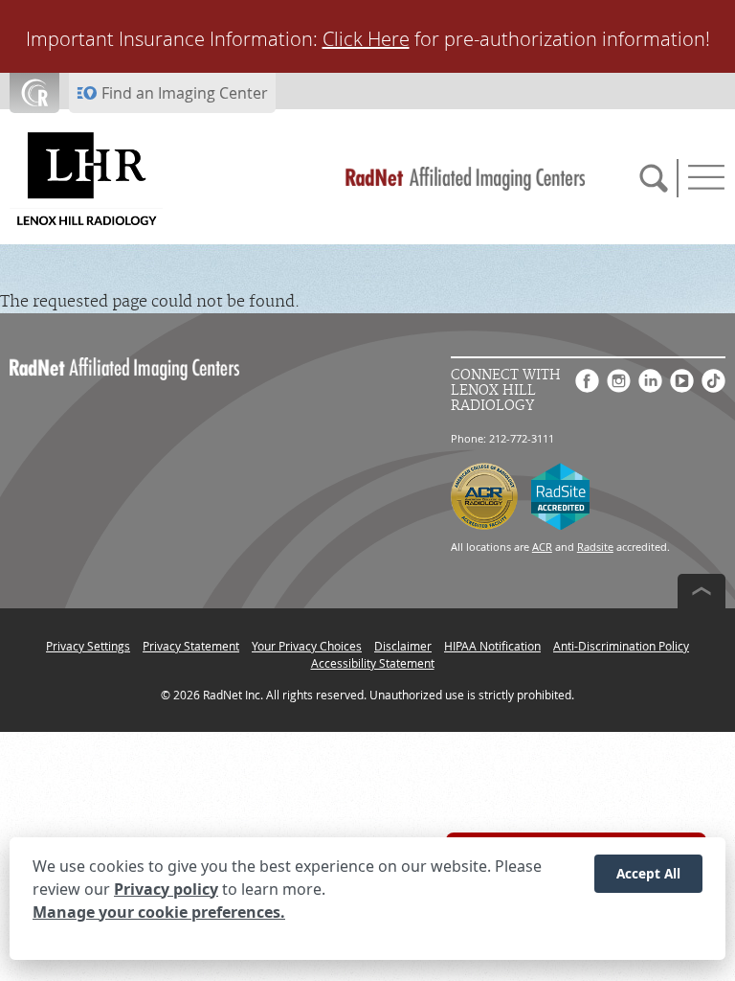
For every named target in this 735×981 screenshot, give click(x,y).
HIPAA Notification (492, 645)
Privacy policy (166, 889)
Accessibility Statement (372, 663)
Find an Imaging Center (184, 92)
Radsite (595, 546)
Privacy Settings (88, 645)
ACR (542, 546)
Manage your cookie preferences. (159, 912)
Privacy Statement (191, 645)
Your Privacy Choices (307, 645)
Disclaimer (403, 645)
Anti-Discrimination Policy (621, 645)
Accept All (648, 873)
